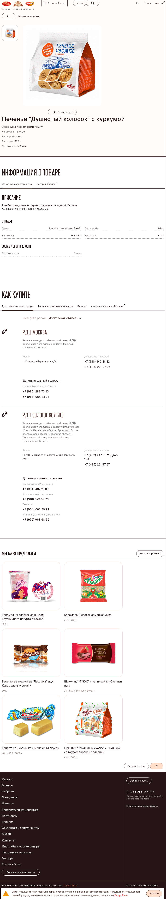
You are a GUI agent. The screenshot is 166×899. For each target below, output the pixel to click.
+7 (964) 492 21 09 (36, 489)
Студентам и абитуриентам (20, 828)
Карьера (7, 822)
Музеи (6, 834)
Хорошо (154, 893)
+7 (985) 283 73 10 (36, 391)
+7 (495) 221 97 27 (97, 367)
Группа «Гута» (11, 864)
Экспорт (82, 306)
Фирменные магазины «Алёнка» (55, 306)
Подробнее (121, 895)
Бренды (7, 785)
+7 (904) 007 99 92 (36, 509)
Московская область (63, 318)
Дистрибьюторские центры (21, 846)
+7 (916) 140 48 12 (97, 361)
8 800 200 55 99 (140, 792)
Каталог (7, 779)
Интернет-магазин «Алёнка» (107, 306)
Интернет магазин (154, 3)
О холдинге (9, 797)
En (137, 3)
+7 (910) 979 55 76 (36, 499)
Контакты (8, 840)
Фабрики (8, 791)
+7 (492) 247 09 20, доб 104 (101, 457)
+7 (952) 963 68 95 (36, 519)
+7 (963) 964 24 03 (36, 396)
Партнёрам (9, 816)
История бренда (46, 184)
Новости (8, 803)
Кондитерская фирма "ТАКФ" (26, 126)
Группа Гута (70, 885)
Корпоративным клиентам (20, 810)
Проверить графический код (142, 806)
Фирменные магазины (17, 852)
